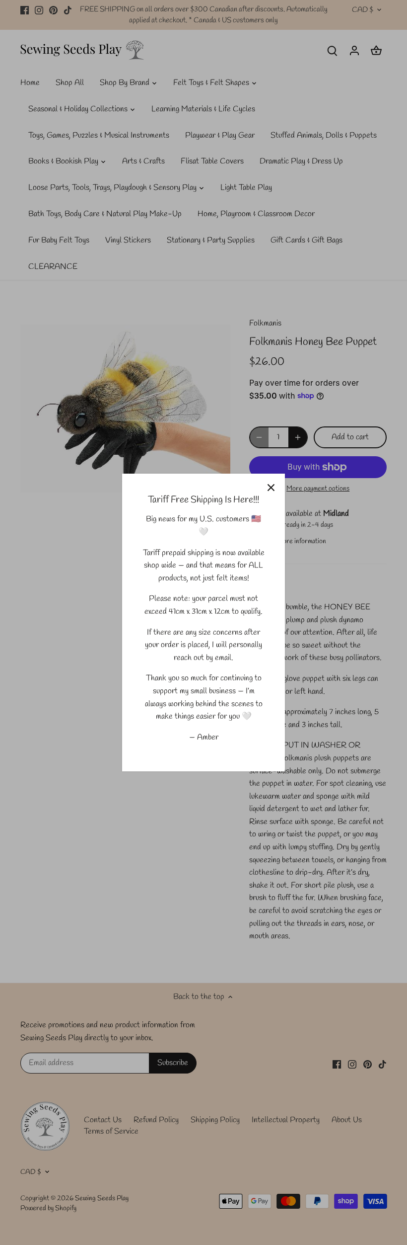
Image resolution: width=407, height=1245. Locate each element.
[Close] (271, 487)
